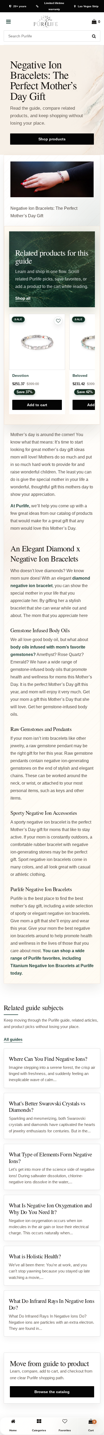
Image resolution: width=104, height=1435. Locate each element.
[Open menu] (8, 21)
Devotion (20, 375)
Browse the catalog (52, 1392)
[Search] (94, 36)
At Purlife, (20, 506)
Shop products (52, 139)
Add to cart (37, 405)
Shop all (22, 298)
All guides (13, 1039)
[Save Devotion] (58, 321)
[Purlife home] (46, 21)
